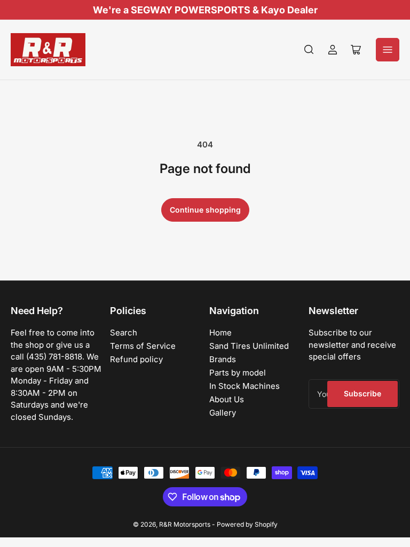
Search (123, 332)
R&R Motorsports (184, 524)
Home (220, 332)
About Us (226, 399)
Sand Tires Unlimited (249, 346)
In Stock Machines (244, 386)
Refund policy (136, 359)
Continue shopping (205, 209)
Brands (222, 359)
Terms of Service (143, 346)
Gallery (222, 413)
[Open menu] (387, 49)
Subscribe (362, 393)
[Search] (309, 49)
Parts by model (237, 373)
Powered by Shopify (247, 524)
